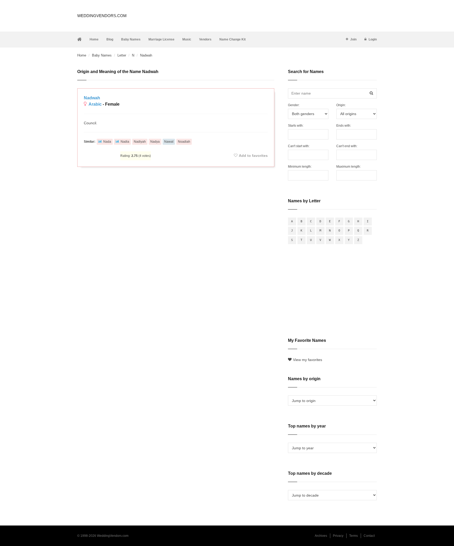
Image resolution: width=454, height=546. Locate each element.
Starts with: (295, 125)
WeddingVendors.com (102, 15)
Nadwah (92, 98)
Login (373, 39)
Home (94, 39)
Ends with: (343, 125)
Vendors (205, 39)
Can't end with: (346, 146)
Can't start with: (298, 146)
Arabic (95, 104)
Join (353, 39)
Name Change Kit (232, 39)
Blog (109, 39)
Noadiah (184, 141)
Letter (121, 55)
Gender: (294, 105)
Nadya (155, 141)
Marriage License (161, 39)
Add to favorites (253, 155)
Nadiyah (140, 141)
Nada (107, 141)
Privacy (338, 536)
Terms (353, 536)
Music (186, 39)
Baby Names (131, 39)
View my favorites (307, 360)
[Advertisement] (175, 185)
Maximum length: (348, 166)
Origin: (341, 105)
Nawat (168, 141)
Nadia (125, 141)
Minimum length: (300, 166)
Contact (369, 536)
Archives (321, 536)
